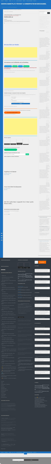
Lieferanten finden (3, 395)
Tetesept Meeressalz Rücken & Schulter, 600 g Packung (47, 197)
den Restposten (4, 441)
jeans (45, 20)
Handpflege (44, 18)
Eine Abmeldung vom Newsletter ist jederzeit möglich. (18, 102)
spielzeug (40, 27)
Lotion (41, 22)
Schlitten (7, 428)
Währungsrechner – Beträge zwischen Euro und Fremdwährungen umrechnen (6, 355)
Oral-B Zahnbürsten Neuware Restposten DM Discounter (41, 268)
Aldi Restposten (3, 387)
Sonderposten (6, 418)
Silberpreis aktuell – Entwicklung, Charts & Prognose (8, 345)
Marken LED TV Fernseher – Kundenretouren (48, 50)
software (44, 26)
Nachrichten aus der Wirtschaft (43, 238)
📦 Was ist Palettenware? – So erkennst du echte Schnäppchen (9, 378)
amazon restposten (43, 16)
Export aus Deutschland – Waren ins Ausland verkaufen (8, 305)
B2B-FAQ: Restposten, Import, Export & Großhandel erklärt (8, 287)
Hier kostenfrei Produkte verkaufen (12, 112)
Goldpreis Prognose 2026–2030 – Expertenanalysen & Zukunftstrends (7, 324)
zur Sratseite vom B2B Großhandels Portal (8, 90)
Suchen (27, 154)
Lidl (11, 444)
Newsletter (34, 452)
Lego (40, 22)
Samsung (47, 24)
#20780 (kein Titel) (4, 275)
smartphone (41, 26)
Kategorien (6, 452)
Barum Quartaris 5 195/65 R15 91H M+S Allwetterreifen (25, 297)
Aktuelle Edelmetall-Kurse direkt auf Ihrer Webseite (7, 277)
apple (46, 16)
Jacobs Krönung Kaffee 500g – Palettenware (48, 62)
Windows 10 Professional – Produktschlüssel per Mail (41, 279)
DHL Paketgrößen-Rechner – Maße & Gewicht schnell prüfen (8, 295)
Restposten (3, 418)
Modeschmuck (45, 22)
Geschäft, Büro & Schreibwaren (13, 9)
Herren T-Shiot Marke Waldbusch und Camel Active (24, 295)
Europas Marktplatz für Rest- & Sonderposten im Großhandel (23, 4)
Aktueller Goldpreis (3, 448)
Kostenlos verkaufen (19, 452)
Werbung (3, 359)
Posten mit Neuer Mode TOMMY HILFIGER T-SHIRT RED (41, 303)
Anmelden (24, 452)
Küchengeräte (44, 21)
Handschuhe (2, 428)
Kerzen (46, 20)
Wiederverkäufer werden (4, 397)
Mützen (5, 428)
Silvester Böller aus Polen (4, 430)
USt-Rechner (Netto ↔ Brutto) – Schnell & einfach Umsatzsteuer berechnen (8, 351)
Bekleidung (48, 16)
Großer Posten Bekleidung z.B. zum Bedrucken (24, 289)
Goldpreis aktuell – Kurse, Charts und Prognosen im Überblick (9, 321)
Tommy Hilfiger (43, 27)
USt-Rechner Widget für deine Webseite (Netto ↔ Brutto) (8, 353)
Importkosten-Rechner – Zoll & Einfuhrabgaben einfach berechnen (7, 330)
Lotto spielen (2, 381)
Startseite (2, 452)
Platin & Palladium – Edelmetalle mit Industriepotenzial (8, 339)
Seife (45, 25)
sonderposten (46, 26)
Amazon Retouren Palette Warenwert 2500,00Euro (41, 349)
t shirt (46, 27)
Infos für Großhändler (3, 394)
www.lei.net (2, 385)
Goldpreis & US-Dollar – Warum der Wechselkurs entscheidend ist (8, 319)
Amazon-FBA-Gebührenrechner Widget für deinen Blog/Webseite (7, 283)
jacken (43, 20)
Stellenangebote (4, 347)
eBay (14, 444)
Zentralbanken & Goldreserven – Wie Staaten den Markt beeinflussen (7, 361)
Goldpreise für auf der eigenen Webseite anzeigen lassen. (10, 106)
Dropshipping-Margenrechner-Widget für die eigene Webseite (9, 298)
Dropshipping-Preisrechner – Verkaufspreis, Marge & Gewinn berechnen (8, 301)
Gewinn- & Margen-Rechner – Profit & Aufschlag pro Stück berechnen (8, 309)
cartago (9, 214)
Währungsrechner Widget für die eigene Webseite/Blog (8, 357)
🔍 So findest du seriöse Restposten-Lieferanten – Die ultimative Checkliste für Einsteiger (8, 376)
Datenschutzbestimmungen (5, 293)
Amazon (40, 16)
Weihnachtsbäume (10, 428)
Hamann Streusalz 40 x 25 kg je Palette (23, 287)
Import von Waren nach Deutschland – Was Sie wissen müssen (9, 327)
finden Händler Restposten (6, 444)
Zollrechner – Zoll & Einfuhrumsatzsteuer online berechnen (8, 363)
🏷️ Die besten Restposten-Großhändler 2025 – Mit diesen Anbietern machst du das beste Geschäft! (8, 371)
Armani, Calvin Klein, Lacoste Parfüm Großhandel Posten (41, 370)
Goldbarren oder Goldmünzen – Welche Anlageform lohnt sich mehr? (8, 315)
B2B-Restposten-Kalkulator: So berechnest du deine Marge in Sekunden (8, 289)
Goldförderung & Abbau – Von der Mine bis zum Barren (8, 317)
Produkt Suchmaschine (42, 11)
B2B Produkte (19, 291)
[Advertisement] (20, 52)
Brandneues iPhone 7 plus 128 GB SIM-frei (40, 317)
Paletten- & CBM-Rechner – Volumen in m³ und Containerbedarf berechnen (8, 336)
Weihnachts (9, 430)
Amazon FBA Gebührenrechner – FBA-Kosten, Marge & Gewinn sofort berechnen (8, 281)
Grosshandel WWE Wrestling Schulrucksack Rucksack (25, 292)
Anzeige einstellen (4, 285)
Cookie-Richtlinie (4, 291)
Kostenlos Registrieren (29, 452)
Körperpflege (41, 21)
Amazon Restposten (3, 391)
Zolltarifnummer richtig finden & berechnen (6, 365)
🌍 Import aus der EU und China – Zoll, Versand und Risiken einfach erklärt (8, 373)
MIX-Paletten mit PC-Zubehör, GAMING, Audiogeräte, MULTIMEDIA (48, 89)
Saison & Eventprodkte (20, 286)
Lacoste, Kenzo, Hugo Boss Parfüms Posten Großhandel (41, 364)
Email (11, 99)
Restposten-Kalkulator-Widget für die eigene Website (8, 341)
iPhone (40, 20)
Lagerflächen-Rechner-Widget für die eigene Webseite (8, 333)
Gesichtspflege (41, 18)
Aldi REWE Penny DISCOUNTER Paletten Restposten (41, 296)
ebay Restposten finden (3, 388)
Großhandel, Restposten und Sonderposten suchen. (12, 152)
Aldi (12, 452)
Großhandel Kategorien (6, 9)
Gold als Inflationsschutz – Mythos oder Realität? (7, 311)
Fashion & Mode (19, 294)
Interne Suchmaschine (41, 260)
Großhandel (2, 434)
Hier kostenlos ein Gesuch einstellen (10, 149)
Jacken (14, 427)
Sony (48, 26)
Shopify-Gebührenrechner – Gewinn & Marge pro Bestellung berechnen (8, 343)
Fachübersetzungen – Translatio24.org (5, 384)
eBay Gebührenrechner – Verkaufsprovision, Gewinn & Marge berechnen (8, 303)
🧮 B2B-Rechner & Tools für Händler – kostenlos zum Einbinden (9, 368)
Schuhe (43, 25)
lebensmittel (47, 21)
